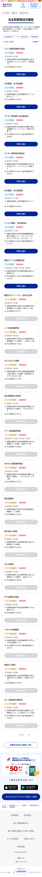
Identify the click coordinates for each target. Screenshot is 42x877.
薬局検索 (23, 7)
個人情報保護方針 (21, 823)
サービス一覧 (5, 872)
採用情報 (21, 847)
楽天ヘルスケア (21, 861)
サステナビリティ (35, 872)
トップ (4, 805)
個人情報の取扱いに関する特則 (21, 831)
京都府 (24, 805)
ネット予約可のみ (22, 37)
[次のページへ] (29, 735)
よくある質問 (12, 839)
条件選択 (9, 37)
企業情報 (14, 815)
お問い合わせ (29, 839)
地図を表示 (22, 871)
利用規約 (27, 815)
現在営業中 (34, 37)
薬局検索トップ (14, 805)
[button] (21, 57)
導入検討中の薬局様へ (34, 5)
